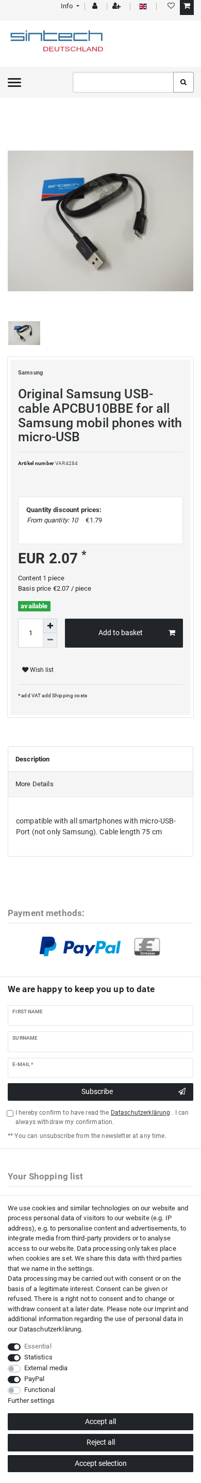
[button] (69, 6)
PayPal (34, 1379)
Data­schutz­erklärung (50, 1329)
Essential (38, 1346)
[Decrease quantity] (50, 640)
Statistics (38, 1357)
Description (32, 759)
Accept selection (101, 1463)
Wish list (41, 669)
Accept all (100, 1421)
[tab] (100, 759)
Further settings (31, 1400)
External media (46, 1368)
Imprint (165, 1309)
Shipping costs (69, 695)
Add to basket (120, 632)
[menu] (14, 82)
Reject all (101, 1442)
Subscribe (97, 1091)
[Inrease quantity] (50, 626)
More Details (34, 784)
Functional (39, 1390)
